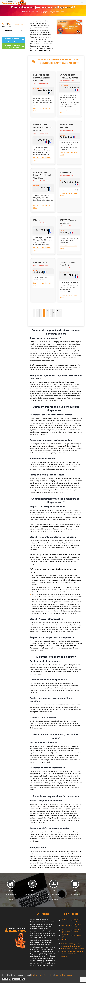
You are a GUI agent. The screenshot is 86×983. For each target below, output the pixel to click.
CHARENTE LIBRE (64, 273)
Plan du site (77, 935)
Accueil (4, 24)
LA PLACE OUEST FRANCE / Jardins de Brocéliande (42, 78)
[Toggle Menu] (82, 2)
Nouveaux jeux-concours (63, 975)
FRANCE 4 (36, 185)
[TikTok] (16, 979)
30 (53, 312)
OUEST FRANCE (37, 88)
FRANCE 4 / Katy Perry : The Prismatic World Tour (42, 175)
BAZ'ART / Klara (40, 262)
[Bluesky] (23, 979)
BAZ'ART (62, 230)
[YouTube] (13, 979)
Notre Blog (64, 939)
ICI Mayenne (65, 172)
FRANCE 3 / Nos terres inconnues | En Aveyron (42, 127)
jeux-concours (45, 924)
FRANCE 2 (62, 135)
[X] (10, 979)
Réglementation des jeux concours (72, 949)
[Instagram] (6, 979)
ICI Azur (36, 220)
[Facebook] (3, 979)
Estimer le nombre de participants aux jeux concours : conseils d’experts (72, 954)
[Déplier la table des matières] (22, 31)
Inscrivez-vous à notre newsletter (41, 965)
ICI (60, 180)
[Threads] (19, 979)
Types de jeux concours (16, 24)
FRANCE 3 (36, 138)
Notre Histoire (65, 925)
